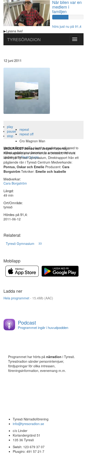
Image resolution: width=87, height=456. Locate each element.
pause (11, 131)
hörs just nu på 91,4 (66, 26)
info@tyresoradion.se (28, 423)
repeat (24, 129)
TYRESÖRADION (24, 39)
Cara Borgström (15, 183)
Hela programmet (28, 298)
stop (10, 136)
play (10, 126)
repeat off (26, 134)
